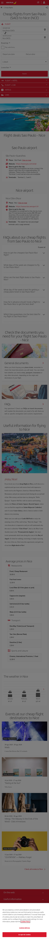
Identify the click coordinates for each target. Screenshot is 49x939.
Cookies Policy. (25, 921)
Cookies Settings (24, 928)
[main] (24, 921)
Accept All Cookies (24, 935)
